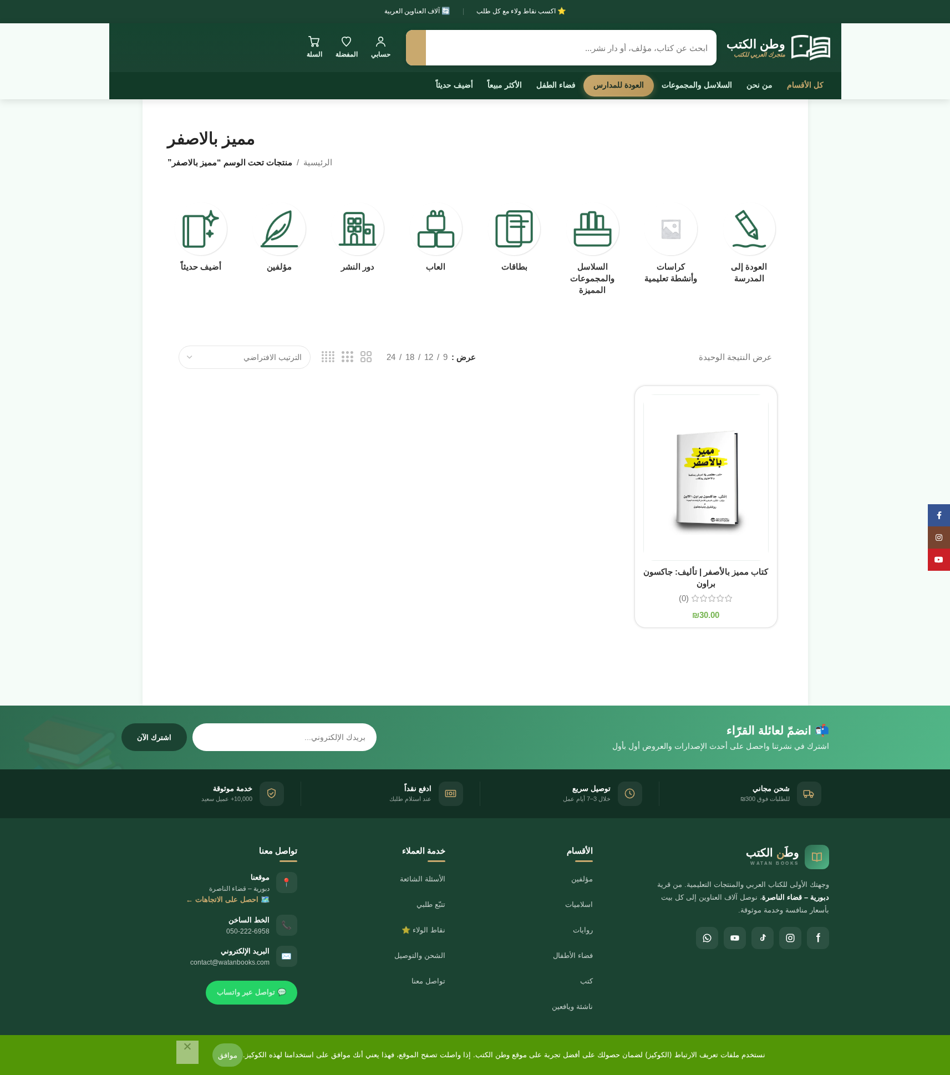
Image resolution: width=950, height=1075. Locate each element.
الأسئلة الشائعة (422, 879)
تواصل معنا (428, 981)
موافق (227, 1055)
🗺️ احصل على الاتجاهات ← (228, 899)
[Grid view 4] (328, 356)
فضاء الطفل (556, 84)
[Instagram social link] (939, 537)
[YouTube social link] (939, 560)
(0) (684, 598)
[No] (187, 1052)
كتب (586, 981)
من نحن (759, 84)
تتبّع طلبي (430, 904)
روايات (583, 930)
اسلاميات (579, 904)
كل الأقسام (805, 84)
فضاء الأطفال (573, 955)
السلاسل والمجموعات (697, 84)
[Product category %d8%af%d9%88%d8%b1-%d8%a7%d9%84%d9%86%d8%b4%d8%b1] (357, 240)
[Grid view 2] (366, 356)
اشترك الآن (154, 737)
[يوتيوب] (735, 938)
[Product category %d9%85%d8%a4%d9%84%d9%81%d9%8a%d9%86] (279, 240)
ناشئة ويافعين (572, 1006)
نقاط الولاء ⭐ (423, 930)
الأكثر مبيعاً (504, 84)
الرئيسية (317, 162)
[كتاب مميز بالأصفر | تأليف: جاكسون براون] (706, 477)
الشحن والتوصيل (419, 955)
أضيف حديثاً (454, 84)
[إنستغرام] (790, 938)
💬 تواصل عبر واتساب (251, 992)
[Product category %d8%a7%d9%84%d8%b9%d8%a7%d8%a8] (435, 240)
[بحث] (416, 47)
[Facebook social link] (939, 515)
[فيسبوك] (818, 938)
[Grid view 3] (347, 356)
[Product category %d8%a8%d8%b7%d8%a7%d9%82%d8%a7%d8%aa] (514, 240)
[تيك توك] (762, 938)
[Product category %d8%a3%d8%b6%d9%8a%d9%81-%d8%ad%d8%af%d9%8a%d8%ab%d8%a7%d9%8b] (201, 240)
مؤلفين (582, 879)
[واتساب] (707, 938)
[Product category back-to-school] (749, 246)
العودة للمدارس (618, 84)
